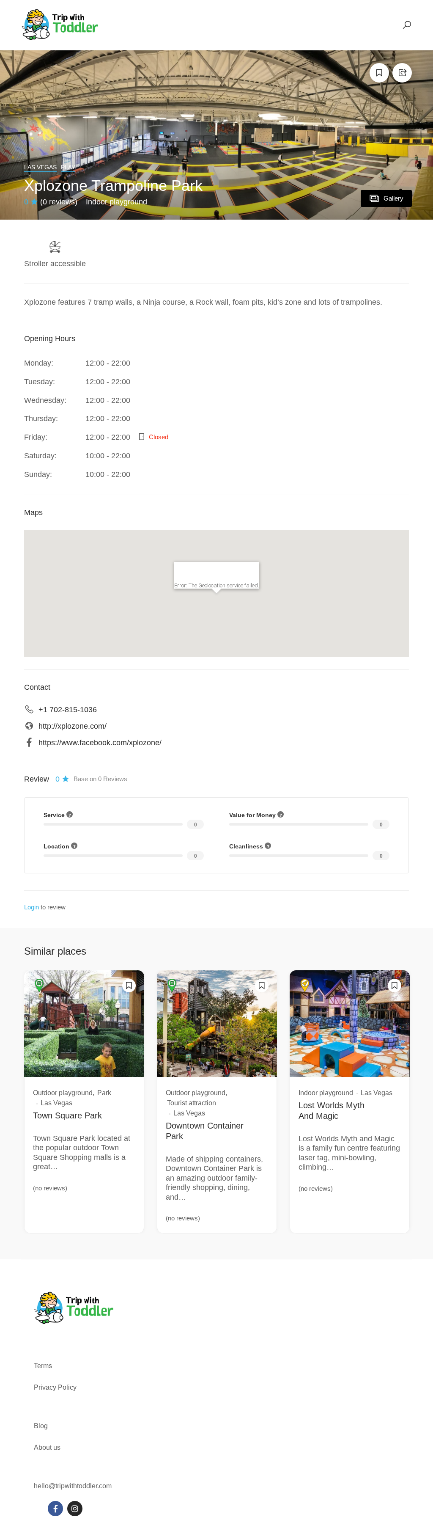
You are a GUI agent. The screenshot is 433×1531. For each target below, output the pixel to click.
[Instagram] (74, 1508)
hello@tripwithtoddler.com (73, 1486)
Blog (41, 1425)
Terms (44, 1365)
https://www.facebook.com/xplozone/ (100, 742)
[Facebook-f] (55, 1508)
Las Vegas (40, 167)
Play (68, 167)
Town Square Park (67, 1115)
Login (31, 907)
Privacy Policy (55, 1387)
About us (47, 1447)
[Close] (249, 572)
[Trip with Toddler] (60, 24)
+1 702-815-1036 (67, 709)
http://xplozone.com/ (72, 726)
